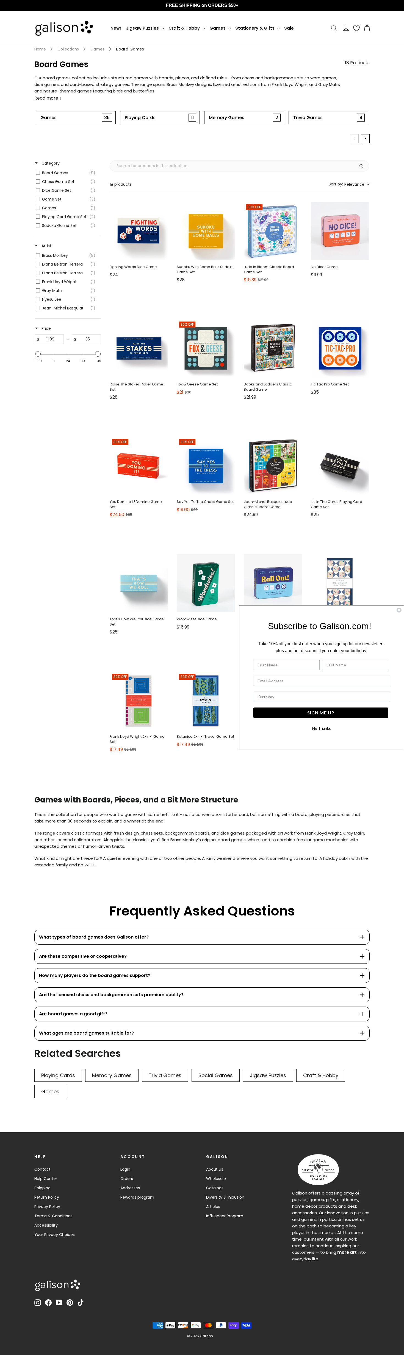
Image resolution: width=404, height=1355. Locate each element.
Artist (45, 246)
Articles (213, 1206)
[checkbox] (67, 173)
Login (125, 1169)
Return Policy (46, 1197)
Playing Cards (58, 1075)
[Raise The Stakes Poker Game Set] (139, 348)
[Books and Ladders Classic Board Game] (273, 348)
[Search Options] (363, 165)
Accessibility (46, 1225)
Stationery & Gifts (255, 28)
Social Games (215, 1075)
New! (115, 28)
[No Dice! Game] (340, 231)
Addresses (130, 1188)
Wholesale (216, 1178)
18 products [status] (121, 184)
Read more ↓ (48, 98)
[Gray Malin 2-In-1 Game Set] (340, 583)
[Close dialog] (399, 610)
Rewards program (137, 1197)
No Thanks (321, 728)
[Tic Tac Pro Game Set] (340, 348)
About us (214, 1169)
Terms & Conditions (53, 1216)
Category (50, 163)
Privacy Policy (47, 1206)
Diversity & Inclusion (225, 1197)
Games (218, 28)
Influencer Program (224, 1216)
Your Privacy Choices (54, 1234)
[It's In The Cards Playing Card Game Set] (340, 466)
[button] (349, 184)
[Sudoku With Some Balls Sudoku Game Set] (206, 231)
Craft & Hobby (184, 28)
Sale (289, 28)
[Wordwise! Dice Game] (206, 583)
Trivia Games (165, 1075)
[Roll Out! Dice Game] (273, 583)
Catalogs (214, 1188)
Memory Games (112, 1075)
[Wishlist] (356, 28)
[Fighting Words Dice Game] (139, 231)
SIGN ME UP (320, 712)
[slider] (38, 354)
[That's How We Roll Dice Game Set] (139, 583)
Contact (42, 1169)
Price (45, 328)
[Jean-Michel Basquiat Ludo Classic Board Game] (273, 466)
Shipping (42, 1188)
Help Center (45, 1178)
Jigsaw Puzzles (143, 28)
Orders (126, 1178)
